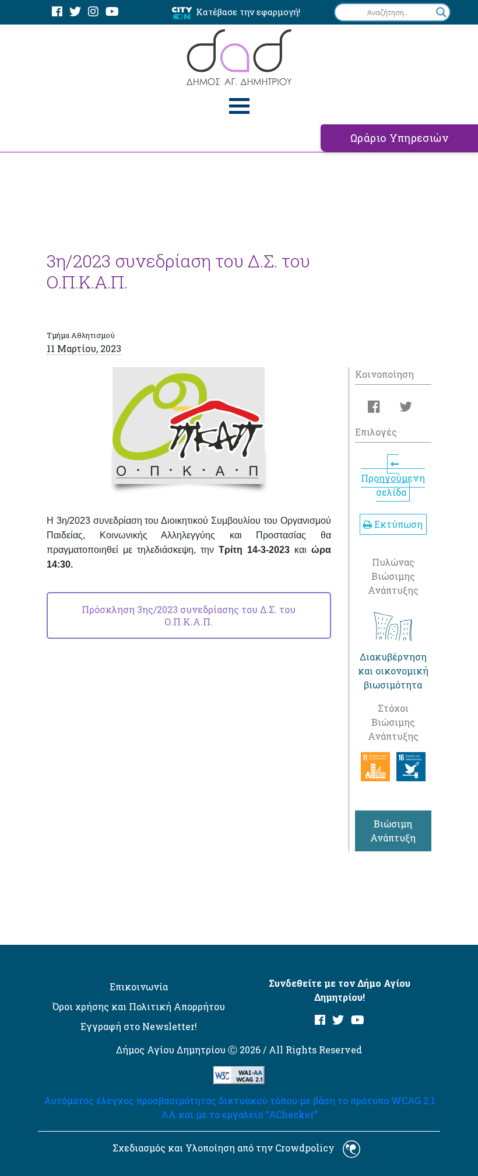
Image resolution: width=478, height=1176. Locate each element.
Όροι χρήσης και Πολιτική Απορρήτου (138, 1006)
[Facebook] (57, 12)
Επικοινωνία (139, 986)
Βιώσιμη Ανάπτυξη (393, 830)
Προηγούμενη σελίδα (393, 485)
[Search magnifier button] (441, 12)
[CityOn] (182, 12)
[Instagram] (93, 12)
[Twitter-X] (75, 12)
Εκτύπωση (397, 524)
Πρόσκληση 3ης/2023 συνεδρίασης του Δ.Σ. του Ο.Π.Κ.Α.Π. (189, 615)
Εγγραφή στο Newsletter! (138, 1026)
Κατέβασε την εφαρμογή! (248, 12)
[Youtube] (112, 12)
